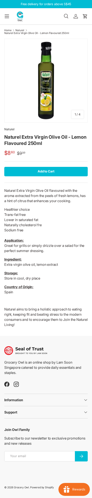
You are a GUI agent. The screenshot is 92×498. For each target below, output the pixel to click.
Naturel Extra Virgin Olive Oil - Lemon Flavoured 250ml (36, 33)
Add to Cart (46, 171)
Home (7, 30)
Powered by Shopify (42, 487)
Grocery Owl (21, 487)
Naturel (19, 30)
